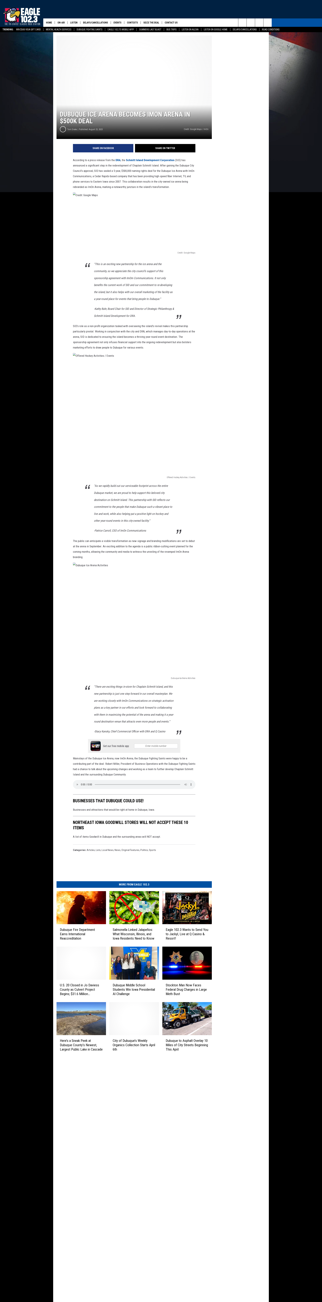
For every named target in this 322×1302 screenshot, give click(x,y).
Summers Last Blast (150, 29)
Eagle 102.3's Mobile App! (121, 29)
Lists (98, 850)
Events (117, 22)
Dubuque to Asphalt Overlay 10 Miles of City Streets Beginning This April (187, 1045)
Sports (152, 850)
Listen (73, 22)
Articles (91, 850)
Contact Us (171, 22)
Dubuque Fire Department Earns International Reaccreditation (77, 934)
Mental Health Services (58, 29)
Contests (132, 22)
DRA (118, 160)
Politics (144, 850)
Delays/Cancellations (245, 29)
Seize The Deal (151, 22)
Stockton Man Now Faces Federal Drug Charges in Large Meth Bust (186, 989)
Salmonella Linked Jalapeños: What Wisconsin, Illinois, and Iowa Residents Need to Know (133, 934)
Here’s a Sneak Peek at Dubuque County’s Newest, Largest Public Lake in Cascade (81, 1045)
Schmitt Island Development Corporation (150, 160)
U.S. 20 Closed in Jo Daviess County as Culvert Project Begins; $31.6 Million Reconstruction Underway (79, 989)
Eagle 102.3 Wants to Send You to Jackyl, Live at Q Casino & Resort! (187, 934)
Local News (108, 850)
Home (49, 22)
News (117, 850)
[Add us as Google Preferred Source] (251, 22)
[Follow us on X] (267, 22)
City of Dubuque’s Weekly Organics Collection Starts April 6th (134, 1045)
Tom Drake (72, 129)
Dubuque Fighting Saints (89, 29)
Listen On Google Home (216, 29)
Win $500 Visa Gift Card (28, 29)
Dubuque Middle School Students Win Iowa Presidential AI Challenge (134, 989)
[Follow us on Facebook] (259, 22)
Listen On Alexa (190, 29)
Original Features (130, 850)
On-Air (61, 22)
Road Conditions (271, 29)
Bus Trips (172, 29)
